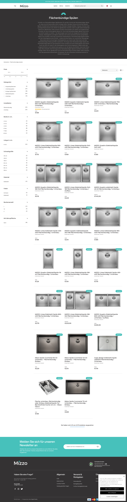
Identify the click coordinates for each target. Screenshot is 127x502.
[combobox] (88, 6)
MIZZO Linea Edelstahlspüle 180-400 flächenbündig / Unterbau (77, 273)
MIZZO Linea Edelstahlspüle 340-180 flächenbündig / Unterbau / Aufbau (77, 189)
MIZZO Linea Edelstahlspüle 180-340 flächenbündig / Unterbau (77, 315)
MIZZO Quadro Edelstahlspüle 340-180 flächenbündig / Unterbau (78, 231)
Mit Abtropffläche (10, 218)
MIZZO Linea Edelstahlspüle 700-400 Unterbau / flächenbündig (107, 103)
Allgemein (61, 474)
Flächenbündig (8, 107)
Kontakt (98, 481)
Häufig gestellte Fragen (63, 486)
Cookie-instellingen (112, 496)
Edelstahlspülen (10, 93)
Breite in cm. (8, 117)
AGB (58, 478)
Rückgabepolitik (77, 483)
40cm (5, 158)
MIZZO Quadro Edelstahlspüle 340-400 (106, 146)
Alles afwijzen (112, 492)
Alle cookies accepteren (112, 488)
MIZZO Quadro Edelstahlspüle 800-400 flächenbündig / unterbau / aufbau (106, 316)
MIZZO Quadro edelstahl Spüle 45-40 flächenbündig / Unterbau (106, 188)
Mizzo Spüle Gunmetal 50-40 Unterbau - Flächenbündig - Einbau (46, 359)
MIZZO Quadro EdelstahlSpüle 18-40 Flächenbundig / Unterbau (48, 273)
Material (6, 177)
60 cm (5, 165)
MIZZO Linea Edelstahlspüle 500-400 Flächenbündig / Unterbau (48, 146)
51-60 (5, 128)
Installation (7, 103)
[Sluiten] (124, 476)
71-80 (5, 131)
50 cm (5, 163)
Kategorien (7, 82)
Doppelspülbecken (11, 86)
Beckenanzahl (8, 202)
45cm (5, 160)
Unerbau (6, 110)
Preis (5, 69)
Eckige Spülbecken (11, 91)
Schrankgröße (8, 151)
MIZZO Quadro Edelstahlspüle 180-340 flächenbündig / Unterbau (48, 188)
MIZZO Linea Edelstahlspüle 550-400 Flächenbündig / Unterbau (107, 231)
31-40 (5, 123)
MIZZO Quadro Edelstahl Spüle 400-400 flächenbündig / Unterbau (77, 103)
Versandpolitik (77, 481)
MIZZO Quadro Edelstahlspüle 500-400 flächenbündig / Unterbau (47, 103)
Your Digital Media (33, 499)
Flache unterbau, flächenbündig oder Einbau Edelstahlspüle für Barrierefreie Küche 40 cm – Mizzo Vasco (48, 403)
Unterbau (8, 96)
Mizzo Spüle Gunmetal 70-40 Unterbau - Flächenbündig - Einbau (76, 403)
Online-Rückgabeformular (80, 486)
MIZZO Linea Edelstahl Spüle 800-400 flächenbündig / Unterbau (48, 315)
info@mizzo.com (18, 485)
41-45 (5, 144)
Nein (5, 222)
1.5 (4, 209)
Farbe (6, 188)
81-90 (5, 133)
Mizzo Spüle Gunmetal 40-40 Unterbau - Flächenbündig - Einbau (76, 359)
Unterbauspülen (10, 89)
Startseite (6, 62)
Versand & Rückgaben (78, 475)
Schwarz (6, 193)
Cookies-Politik (61, 483)
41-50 (5, 126)
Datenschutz (60, 481)
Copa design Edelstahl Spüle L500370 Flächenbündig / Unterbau (105, 359)
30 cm (5, 155)
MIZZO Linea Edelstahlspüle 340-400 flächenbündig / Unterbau (77, 146)
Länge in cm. (8, 140)
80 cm (5, 168)
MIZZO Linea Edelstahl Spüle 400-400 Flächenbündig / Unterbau (48, 231)
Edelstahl (6, 181)
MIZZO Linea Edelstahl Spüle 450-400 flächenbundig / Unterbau (107, 273)
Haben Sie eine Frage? (23, 474)
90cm (5, 170)
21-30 (5, 121)
